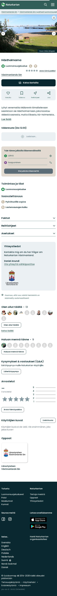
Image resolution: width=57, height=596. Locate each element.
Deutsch (6, 549)
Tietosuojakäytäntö (11, 582)
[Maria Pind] (32, 312)
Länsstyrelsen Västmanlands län (10, 468)
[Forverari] (15, 312)
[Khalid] (50, 345)
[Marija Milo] (21, 345)
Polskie (5, 553)
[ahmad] (27, 345)
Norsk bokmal (8, 563)
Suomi (4, 560)
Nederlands (7, 556)
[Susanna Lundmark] (32, 345)
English (5, 546)
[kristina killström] (38, 345)
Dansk (4, 567)
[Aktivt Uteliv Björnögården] (21, 312)
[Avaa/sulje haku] (45, 5)
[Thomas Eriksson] (3, 312)
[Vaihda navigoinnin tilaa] (53, 5)
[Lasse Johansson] (9, 312)
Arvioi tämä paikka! (47, 71)
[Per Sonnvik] (3, 345)
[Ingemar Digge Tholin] (44, 312)
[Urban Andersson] (3, 318)
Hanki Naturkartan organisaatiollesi (39, 538)
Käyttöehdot (29, 582)
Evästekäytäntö (9, 585)
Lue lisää (6, 119)
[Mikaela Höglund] (44, 345)
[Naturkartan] (10, 5)
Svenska (5, 542)
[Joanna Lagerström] (9, 345)
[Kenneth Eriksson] (50, 312)
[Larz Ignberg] (38, 312)
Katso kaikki (7, 331)
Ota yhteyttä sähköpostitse (19, 264)
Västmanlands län (11, 74)
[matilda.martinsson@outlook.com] (15, 345)
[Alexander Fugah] (27, 312)
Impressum (25, 585)
